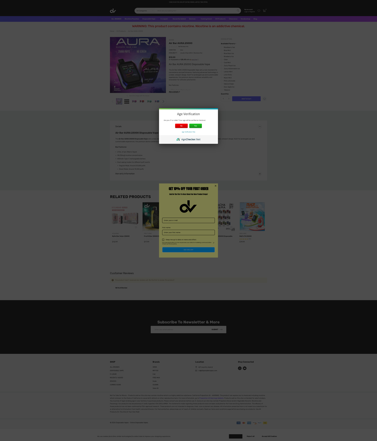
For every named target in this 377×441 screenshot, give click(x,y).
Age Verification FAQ (188, 132)
